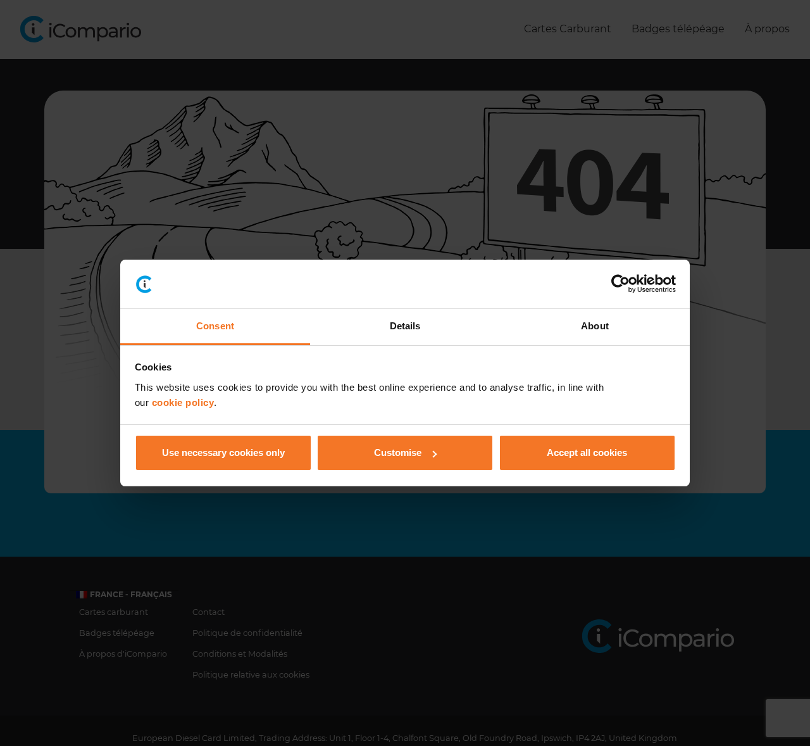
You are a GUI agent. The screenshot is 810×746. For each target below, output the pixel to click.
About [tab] (595, 325)
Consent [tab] (215, 325)
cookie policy (183, 402)
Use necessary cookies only (223, 452)
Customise (397, 452)
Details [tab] (405, 325)
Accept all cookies (587, 452)
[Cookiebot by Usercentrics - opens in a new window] (620, 284)
